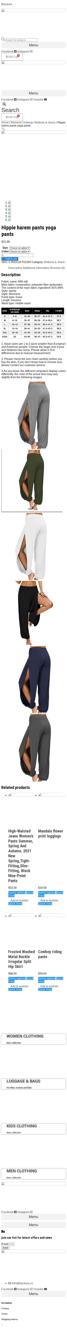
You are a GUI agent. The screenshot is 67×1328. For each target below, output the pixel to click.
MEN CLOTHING (22, 1171)
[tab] (15, 268)
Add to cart (11, 258)
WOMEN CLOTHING (25, 1036)
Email (5, 1244)
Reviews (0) (57, 267)
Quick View (15, 903)
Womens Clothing (22, 122)
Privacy (5, 1308)
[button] (33, 45)
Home (5, 122)
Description (15, 267)
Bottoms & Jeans (45, 122)
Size (5, 247)
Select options (17, 892)
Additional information (36, 267)
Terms (4, 1313)
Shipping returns (9, 1319)
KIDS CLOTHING (22, 1126)
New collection (14, 1043)
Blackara (6, 4)
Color (5, 251)
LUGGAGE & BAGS (23, 1081)
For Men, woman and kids (19, 1087)
